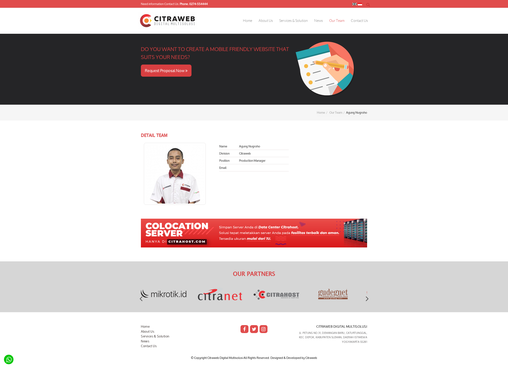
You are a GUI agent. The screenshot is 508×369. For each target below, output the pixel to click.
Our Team (335, 112)
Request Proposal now (165, 71)
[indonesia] (360, 5)
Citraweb (311, 358)
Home (321, 112)
